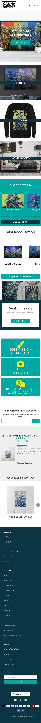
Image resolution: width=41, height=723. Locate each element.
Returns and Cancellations (12, 636)
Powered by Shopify (29, 717)
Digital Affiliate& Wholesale (20, 390)
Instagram (7, 615)
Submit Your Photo (10, 557)
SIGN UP (36, 421)
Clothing (6, 595)
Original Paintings (9, 585)
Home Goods (8, 600)
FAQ (5, 605)
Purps (38, 264)
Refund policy (8, 631)
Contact (6, 562)
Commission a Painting (20, 351)
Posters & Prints (9, 590)
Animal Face (13, 209)
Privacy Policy (8, 659)
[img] (20, 438)
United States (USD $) (20, 694)
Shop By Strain (8, 542)
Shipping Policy (8, 654)
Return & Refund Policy (11, 649)
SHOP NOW (20, 42)
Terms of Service (9, 626)
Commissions (8, 547)
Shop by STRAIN (20, 222)
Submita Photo (20, 371)
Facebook (7, 610)
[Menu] (38, 5)
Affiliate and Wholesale (11, 552)
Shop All (6, 575)
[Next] (36, 204)
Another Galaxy (13, 264)
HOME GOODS (20, 158)
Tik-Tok (6, 621)
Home (6, 537)
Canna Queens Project (17, 717)
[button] (19, 466)
